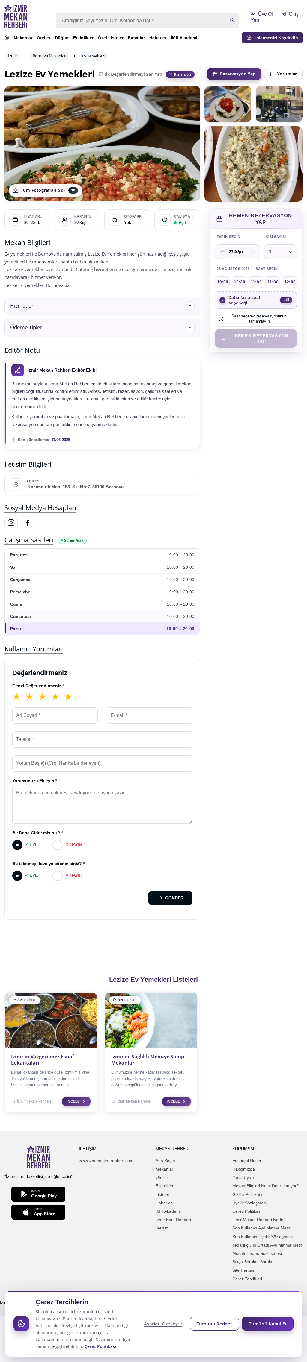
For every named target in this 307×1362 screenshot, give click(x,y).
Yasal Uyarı (243, 1177)
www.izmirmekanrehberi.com (106, 1160)
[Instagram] (11, 522)
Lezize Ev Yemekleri (49, 74)
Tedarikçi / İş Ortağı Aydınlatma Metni (267, 1245)
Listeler (162, 1194)
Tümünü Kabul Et (268, 1324)
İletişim (162, 1228)
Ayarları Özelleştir (163, 1324)
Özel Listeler (111, 37)
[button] (102, 306)
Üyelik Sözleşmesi (249, 1202)
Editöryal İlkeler (246, 1160)
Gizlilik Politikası (247, 1194)
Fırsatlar (136, 37)
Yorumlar (287, 74)
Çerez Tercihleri (247, 1278)
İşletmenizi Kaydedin (275, 37)
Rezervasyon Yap (238, 74)
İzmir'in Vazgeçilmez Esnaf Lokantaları (42, 1059)
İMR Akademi (184, 37)
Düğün (62, 37)
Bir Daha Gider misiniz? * (37, 832)
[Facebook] (27, 522)
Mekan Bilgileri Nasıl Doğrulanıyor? (265, 1185)
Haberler (157, 37)
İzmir (12, 55)
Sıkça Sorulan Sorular (253, 1261)
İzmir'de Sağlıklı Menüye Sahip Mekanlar (147, 1059)
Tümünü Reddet (214, 1324)
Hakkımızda (243, 1169)
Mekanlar (23, 37)
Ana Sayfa (165, 1160)
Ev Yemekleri (93, 56)
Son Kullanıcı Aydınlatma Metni (261, 1228)
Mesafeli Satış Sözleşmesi (257, 1253)
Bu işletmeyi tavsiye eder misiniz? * (48, 863)
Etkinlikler (83, 37)
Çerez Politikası (247, 1211)
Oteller (43, 37)
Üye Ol (265, 13)
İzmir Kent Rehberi (173, 1219)
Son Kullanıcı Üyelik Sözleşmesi (262, 1236)
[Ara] (232, 20)
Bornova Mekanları (50, 55)
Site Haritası (243, 1270)
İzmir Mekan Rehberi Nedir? (259, 1219)
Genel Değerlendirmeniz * (38, 685)
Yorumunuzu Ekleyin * (34, 780)
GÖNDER (174, 898)
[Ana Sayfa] (6, 38)
